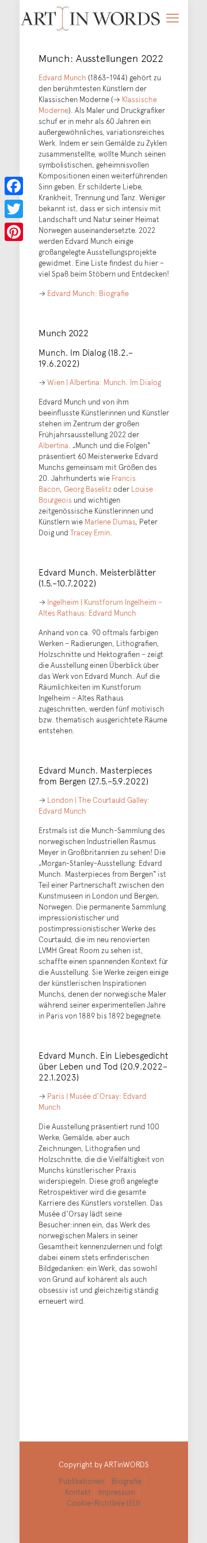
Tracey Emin (90, 532)
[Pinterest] (13, 231)
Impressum (116, 1492)
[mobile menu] (172, 17)
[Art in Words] (91, 17)
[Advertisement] (104, 1372)
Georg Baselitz (88, 489)
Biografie (126, 1481)
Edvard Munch (62, 77)
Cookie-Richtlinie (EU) (103, 1503)
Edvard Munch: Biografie (88, 293)
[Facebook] (13, 185)
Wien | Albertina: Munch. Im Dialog (104, 382)
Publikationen (81, 1481)
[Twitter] (13, 208)
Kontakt (78, 1492)
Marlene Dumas (110, 521)
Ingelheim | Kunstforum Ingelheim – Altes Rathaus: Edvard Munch (100, 607)
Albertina (53, 445)
